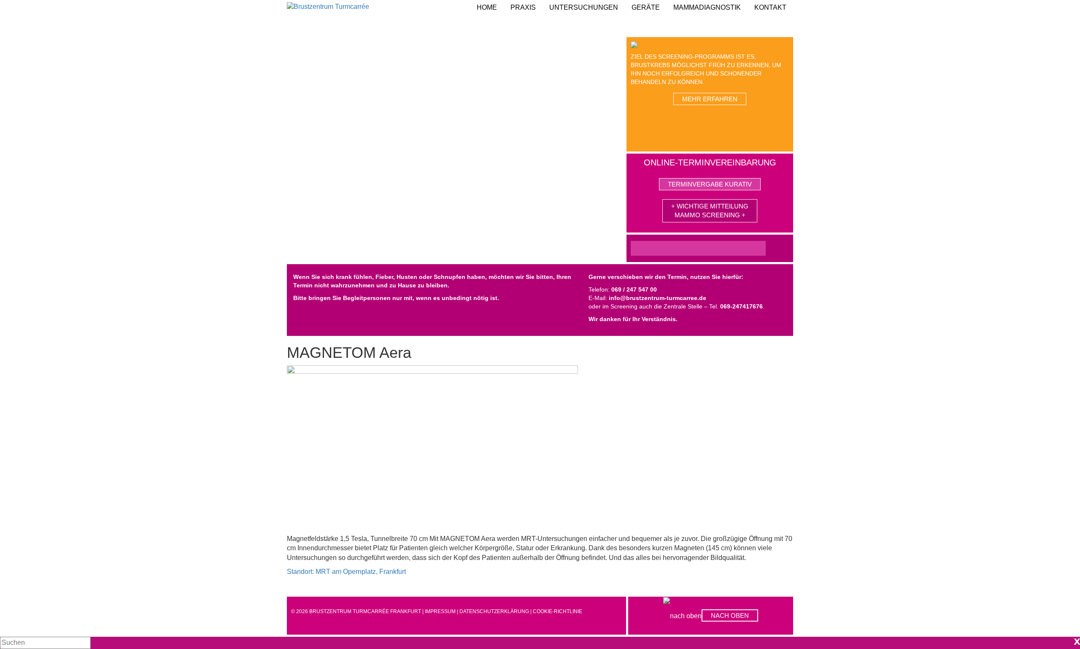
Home (487, 7)
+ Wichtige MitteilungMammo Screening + (709, 211)
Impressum (440, 611)
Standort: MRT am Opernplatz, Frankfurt (346, 571)
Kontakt (770, 7)
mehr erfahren (709, 99)
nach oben (730, 615)
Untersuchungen (583, 7)
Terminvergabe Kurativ (710, 184)
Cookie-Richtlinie (557, 611)
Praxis (523, 7)
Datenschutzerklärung (494, 611)
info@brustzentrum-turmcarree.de (657, 298)
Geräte (646, 7)
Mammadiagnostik (707, 7)
